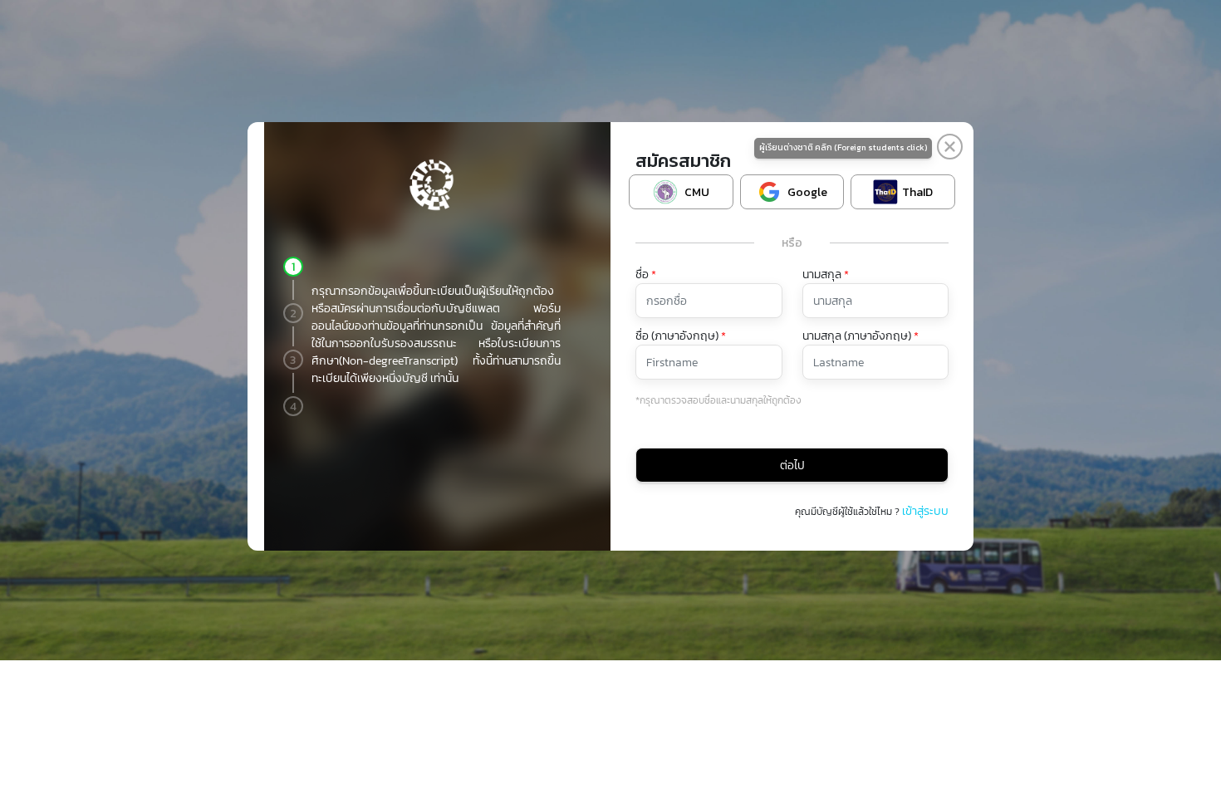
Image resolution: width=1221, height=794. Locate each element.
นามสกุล (825, 274)
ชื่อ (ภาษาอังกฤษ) (680, 336)
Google (807, 192)
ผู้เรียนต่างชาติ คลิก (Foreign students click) (843, 147)
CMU (696, 192)
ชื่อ (645, 274)
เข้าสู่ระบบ (924, 511)
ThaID (917, 192)
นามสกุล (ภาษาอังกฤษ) (860, 336)
